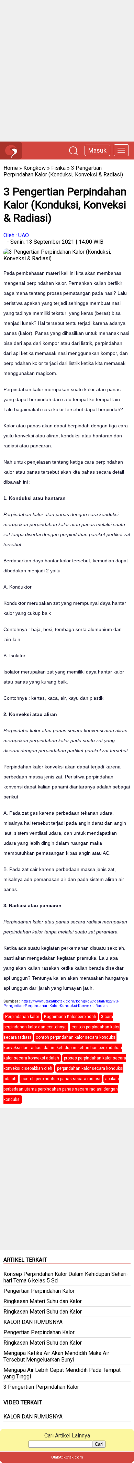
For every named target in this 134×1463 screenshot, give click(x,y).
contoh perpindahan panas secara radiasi (60, 1078)
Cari (99, 1444)
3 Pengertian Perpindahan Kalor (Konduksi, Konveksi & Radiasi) (63, 171)
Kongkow (34, 168)
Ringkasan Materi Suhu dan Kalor (42, 1301)
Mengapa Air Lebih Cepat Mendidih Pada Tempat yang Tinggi (62, 1373)
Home (10, 168)
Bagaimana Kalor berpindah (70, 1016)
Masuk (97, 150)
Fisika (58, 168)
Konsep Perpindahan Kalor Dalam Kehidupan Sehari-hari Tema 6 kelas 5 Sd (66, 1277)
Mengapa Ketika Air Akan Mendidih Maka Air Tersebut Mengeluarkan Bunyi (56, 1356)
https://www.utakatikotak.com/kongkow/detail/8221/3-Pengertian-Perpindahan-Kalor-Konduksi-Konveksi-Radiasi (61, 1003)
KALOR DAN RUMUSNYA (33, 1322)
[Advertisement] (67, 70)
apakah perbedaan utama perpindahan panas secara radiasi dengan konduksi (61, 1089)
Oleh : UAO (16, 235)
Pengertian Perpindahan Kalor (39, 1291)
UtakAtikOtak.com (67, 1457)
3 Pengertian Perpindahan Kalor (41, 1387)
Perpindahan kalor (22, 1016)
